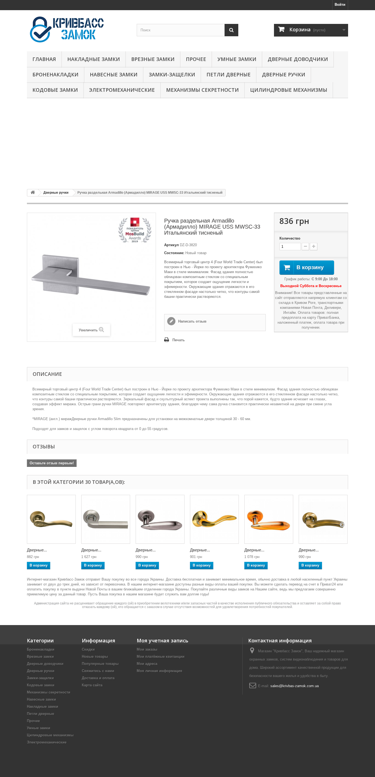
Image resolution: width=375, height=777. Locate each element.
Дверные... (37, 550)
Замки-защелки (172, 74)
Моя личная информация (159, 671)
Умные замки (236, 59)
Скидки (88, 649)
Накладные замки (93, 59)
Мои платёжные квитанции (160, 656)
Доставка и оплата (98, 678)
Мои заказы (147, 649)
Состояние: (174, 253)
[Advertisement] (187, 143)
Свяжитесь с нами (98, 671)
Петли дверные (228, 74)
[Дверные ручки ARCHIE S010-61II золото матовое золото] (268, 519)
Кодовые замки (55, 90)
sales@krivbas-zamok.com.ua (294, 686)
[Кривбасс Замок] (77, 29)
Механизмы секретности (202, 90)
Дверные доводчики (298, 59)
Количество (289, 238)
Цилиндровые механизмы (288, 90)
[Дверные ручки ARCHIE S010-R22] (214, 519)
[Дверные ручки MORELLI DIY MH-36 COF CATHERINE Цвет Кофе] (51, 519)
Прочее (196, 59)
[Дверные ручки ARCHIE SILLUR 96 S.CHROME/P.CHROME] (105, 519)
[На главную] (32, 192)
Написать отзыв (191, 321)
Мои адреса (147, 664)
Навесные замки (114, 74)
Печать (178, 340)
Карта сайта (92, 685)
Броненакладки (55, 74)
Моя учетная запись (162, 640)
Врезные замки (153, 59)
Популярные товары (100, 664)
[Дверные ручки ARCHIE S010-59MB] (323, 519)
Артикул (171, 245)
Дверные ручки (283, 74)
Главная (44, 59)
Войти (340, 4)
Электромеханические (122, 90)
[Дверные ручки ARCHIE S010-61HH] (160, 519)
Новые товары (95, 656)
